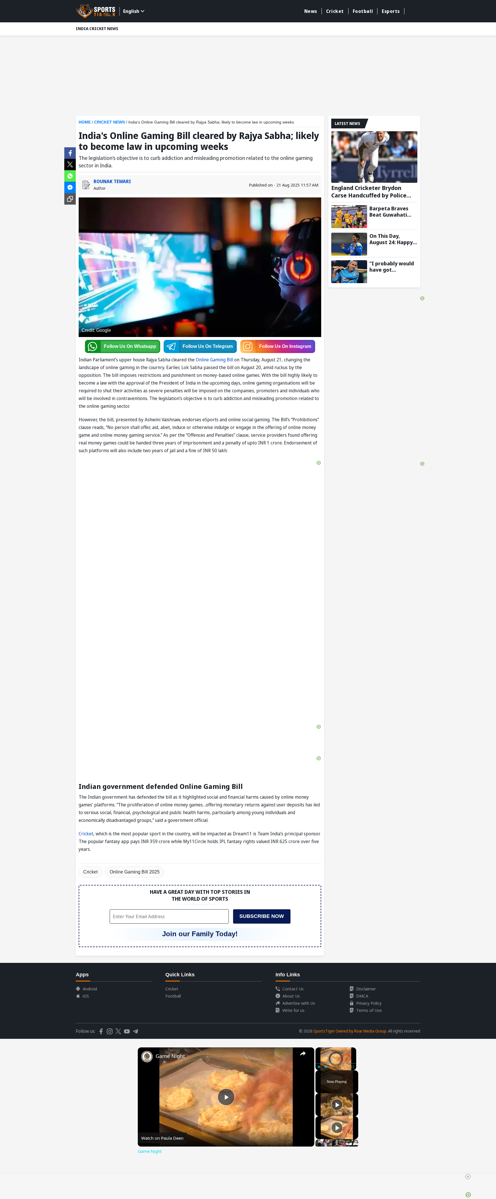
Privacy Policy (368, 1003)
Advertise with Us (298, 1003)
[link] (147, 1056)
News (310, 11)
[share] (303, 1053)
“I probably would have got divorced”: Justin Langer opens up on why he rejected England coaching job (393, 266)
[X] (70, 164)
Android (90, 989)
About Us (291, 996)
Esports (391, 11)
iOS (86, 996)
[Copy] (70, 199)
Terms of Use (369, 1010)
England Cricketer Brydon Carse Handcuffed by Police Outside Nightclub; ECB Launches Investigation (368, 191)
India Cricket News (97, 28)
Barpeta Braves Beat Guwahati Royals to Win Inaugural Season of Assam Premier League (391, 211)
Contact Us (293, 989)
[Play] (337, 1104)
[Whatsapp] (70, 175)
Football (363, 11)
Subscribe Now (261, 916)
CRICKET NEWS (109, 122)
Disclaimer (366, 989)
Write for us (293, 1010)
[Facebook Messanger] (70, 187)
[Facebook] (70, 152)
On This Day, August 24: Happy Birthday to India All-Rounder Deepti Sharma (393, 239)
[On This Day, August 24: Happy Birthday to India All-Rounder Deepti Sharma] (349, 244)
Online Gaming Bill (215, 359)
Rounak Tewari (112, 181)
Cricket (335, 11)
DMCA (362, 996)
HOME (85, 122)
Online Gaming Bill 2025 (135, 871)
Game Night (170, 1056)
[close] (467, 1176)
